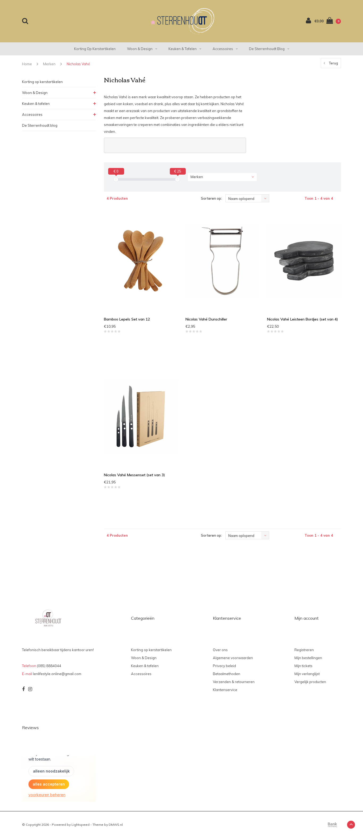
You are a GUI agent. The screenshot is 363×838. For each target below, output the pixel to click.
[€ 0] (115, 179)
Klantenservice (225, 690)
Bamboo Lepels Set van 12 (127, 319)
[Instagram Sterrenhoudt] (30, 689)
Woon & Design (140, 49)
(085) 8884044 (49, 666)
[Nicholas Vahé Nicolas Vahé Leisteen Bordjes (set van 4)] (304, 260)
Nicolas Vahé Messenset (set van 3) (134, 475)
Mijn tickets (303, 666)
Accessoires (223, 49)
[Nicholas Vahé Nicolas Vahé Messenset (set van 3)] (141, 416)
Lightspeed (80, 825)
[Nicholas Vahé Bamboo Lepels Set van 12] (141, 260)
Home (27, 64)
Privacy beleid (224, 666)
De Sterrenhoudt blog (267, 49)
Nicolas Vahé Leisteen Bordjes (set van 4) (302, 319)
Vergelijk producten (310, 682)
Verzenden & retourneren (234, 682)
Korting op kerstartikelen (95, 49)
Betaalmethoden (226, 674)
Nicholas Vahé (78, 64)
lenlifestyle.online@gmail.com (57, 674)
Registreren (304, 650)
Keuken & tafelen (182, 49)
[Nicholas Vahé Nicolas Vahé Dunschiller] (222, 260)
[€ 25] (177, 179)
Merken (49, 64)
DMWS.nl (116, 825)
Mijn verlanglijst (307, 674)
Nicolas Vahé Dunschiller (206, 319)
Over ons (220, 650)
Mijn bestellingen (308, 658)
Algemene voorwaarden (233, 658)
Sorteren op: (211, 198)
